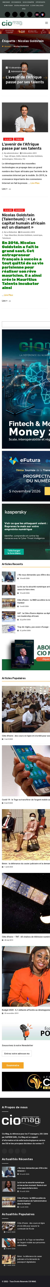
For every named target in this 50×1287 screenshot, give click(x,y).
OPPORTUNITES (40, 2)
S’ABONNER (6, 2)
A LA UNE (8, 139)
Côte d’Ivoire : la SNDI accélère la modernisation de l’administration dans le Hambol (32, 1201)
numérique (37, 235)
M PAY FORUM (8, 5)
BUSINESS (19, 210)
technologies (7, 159)
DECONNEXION (16, 2)
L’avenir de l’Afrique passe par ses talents (22, 146)
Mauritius (13, 235)
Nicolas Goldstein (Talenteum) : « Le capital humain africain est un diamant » (23, 221)
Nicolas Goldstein (35, 156)
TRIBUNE (19, 139)
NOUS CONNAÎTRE (28, 2)
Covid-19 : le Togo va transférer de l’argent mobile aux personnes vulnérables (31, 1242)
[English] (37, 14)
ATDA (23, 9)
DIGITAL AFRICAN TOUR (21, 5)
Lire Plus (35, 183)
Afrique (12, 156)
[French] (42, 14)
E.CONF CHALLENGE (36, 5)
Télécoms (18, 159)
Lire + (5, 189)
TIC (24, 159)
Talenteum (6, 238)
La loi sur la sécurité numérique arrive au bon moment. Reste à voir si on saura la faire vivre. (32, 1185)
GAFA (18, 156)
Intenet (24, 156)
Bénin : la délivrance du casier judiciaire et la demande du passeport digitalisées (29, 1259)
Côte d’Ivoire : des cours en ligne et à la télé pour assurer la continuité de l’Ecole (31, 1226)
